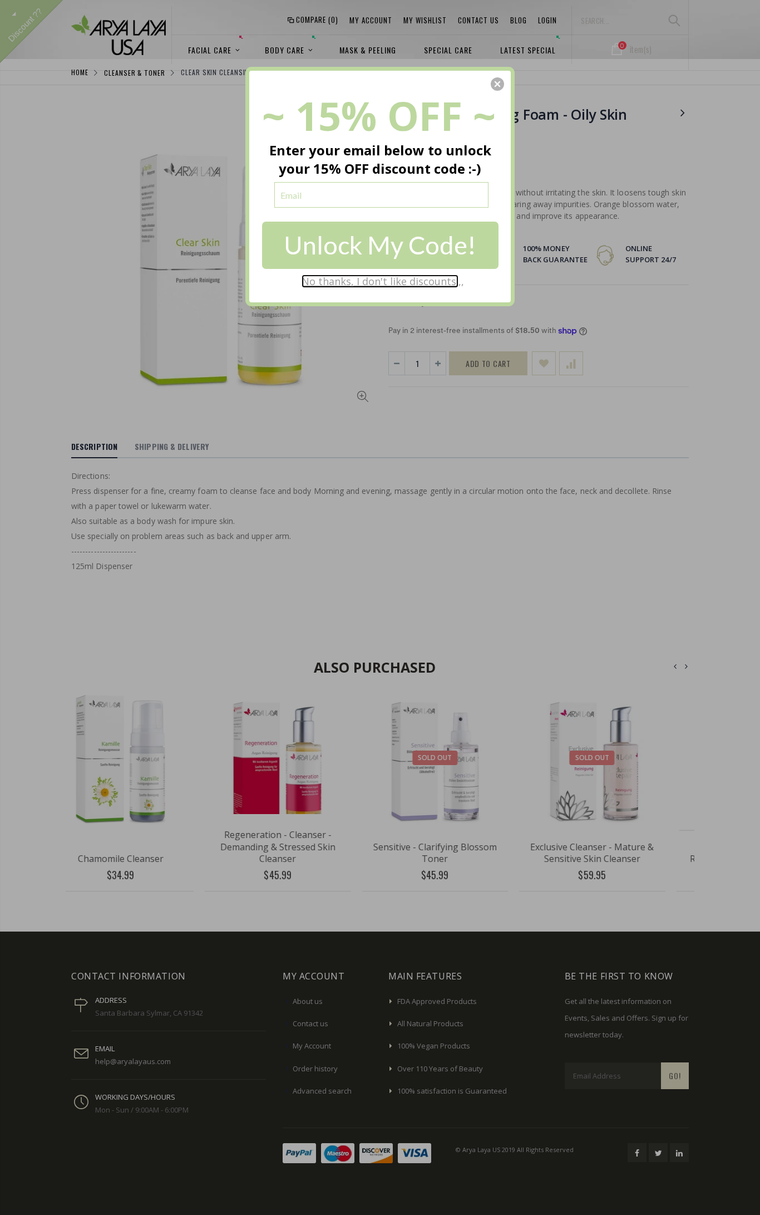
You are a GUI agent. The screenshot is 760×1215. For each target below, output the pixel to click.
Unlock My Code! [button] (380, 245)
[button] (497, 84)
